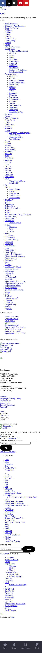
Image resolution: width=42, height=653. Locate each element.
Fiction (11, 55)
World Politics (14, 198)
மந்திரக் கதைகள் (11, 298)
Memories (13, 95)
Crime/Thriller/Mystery (17, 181)
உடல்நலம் (8, 265)
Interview (12, 89)
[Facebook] (3, 3)
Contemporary (10, 41)
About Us (3, 397)
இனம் (7, 263)
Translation (13, 108)
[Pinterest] (20, 3)
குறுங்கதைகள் (10, 277)
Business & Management (18, 51)
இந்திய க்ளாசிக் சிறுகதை (15, 256)
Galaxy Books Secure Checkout (16, 506)
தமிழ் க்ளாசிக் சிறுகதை (14, 283)
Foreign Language (11, 118)
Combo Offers (10, 38)
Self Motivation (15, 105)
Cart (6, 485)
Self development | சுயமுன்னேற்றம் (18, 214)
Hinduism (8, 126)
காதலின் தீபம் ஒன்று (12, 541)
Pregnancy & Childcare (18, 70)
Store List (8, 531)
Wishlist (7, 537)
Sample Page (9, 520)
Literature (12, 93)
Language (13, 64)
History (7, 131)
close (12, 617)
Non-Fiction (13, 68)
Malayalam (9, 168)
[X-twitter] (9, 3)
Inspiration (13, 59)
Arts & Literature (11, 24)
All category (9, 558)
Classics (8, 36)
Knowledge (13, 61)
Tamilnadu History (16, 137)
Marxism (8, 170)
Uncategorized (10, 246)
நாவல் (7, 294)
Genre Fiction (10, 120)
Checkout (8, 489)
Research (12, 101)
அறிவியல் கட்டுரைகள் (13, 254)
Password (4, 443)
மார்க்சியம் (9, 302)
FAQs (7, 499)
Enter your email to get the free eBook (23, 497)
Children (8, 32)
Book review (9, 470)
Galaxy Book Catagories (14, 501)
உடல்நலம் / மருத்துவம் (13, 267)
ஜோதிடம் (8, 309)
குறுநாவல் (8, 279)
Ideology (12, 87)
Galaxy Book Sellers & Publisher (26, 432)
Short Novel (9, 219)
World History (14, 139)
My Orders (9, 514)
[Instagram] (15, 3)
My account (9, 510)
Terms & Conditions (7, 405)
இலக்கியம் (9, 260)
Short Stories (9, 221)
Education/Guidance (12, 47)
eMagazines (9, 495)
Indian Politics (10, 149)
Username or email (7, 441)
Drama (7, 45)
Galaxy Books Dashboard (14, 503)
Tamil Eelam (14, 193)
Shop (7, 462)
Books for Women (11, 28)
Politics (7, 187)
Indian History (14, 135)
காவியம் (8, 275)
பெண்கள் (8, 296)
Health (7, 122)
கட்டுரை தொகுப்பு (16, 112)
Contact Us (4, 407)
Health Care (13, 85)
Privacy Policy (5, 401)
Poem (7, 185)
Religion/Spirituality (16, 72)
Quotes (7, 202)
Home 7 (8, 508)
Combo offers (10, 491)
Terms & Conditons (12, 535)
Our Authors (4, 415)
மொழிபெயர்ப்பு (10, 304)
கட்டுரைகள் (9, 271)
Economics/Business (16, 80)
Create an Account (12, 438)
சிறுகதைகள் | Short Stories (15, 281)
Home (2, 411)
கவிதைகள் (9, 273)
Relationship (14, 183)
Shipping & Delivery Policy (10, 399)
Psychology (13, 97)
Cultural (8, 43)
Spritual (7, 225)
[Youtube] (26, 3)
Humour (8, 143)
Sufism (7, 233)
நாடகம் (7, 292)
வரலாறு (7, 307)
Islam (7, 156)
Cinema (7, 34)
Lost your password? (7, 452)
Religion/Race (14, 99)
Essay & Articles (11, 74)
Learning (8, 162)
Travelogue (13, 110)
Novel (7, 179)
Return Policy (5, 403)
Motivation (13, 66)
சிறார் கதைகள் (15, 223)
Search (28, 549)
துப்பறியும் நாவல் (11, 288)
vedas (11, 231)
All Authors (9, 478)
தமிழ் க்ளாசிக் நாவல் (13, 286)
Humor (12, 57)
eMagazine (9, 464)
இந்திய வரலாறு (11, 258)
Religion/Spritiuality (12, 208)
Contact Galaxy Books (13, 493)
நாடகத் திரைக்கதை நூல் (14, 290)
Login (6, 448)
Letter (11, 91)
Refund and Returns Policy (15, 518)
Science (12, 103)
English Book (10, 49)
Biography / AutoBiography (15, 26)
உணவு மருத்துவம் (11, 269)
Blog (6, 466)
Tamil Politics (14, 196)
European (8, 114)
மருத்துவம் (9, 300)
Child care (8, 30)
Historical (8, 129)
